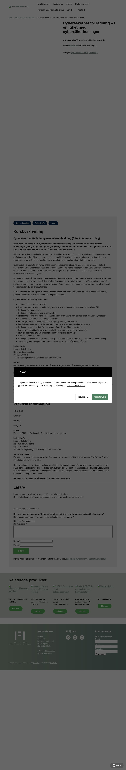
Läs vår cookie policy (76, 385)
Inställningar (83, 397)
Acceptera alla (100, 397)
